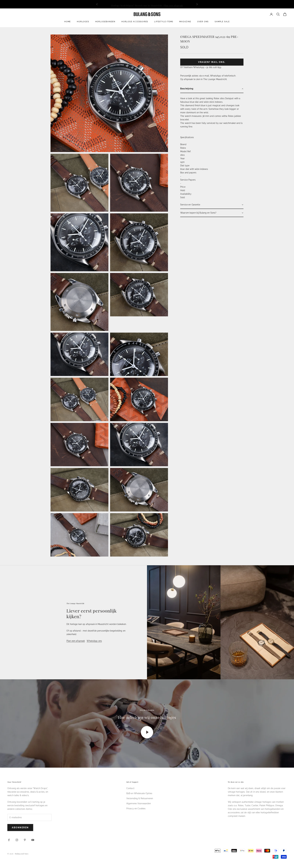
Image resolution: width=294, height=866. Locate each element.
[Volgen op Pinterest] (24, 839)
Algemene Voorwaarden (138, 803)
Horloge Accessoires (134, 22)
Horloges (83, 22)
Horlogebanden (105, 22)
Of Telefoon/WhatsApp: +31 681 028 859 (200, 67)
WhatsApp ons (94, 641)
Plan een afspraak (173, 4)
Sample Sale (222, 22)
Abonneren (20, 827)
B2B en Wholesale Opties (139, 793)
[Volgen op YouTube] (32, 839)
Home (67, 22)
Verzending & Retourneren (139, 798)
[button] (211, 89)
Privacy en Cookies (136, 808)
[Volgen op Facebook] (8, 839)
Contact (130, 788)
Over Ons (203, 22)
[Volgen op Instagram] (16, 839)
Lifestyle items (163, 22)
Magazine (185, 22)
